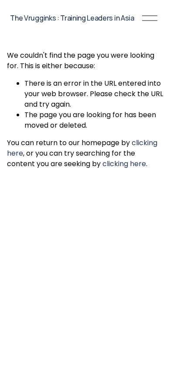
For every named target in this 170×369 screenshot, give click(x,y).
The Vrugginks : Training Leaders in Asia (72, 18)
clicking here (124, 164)
